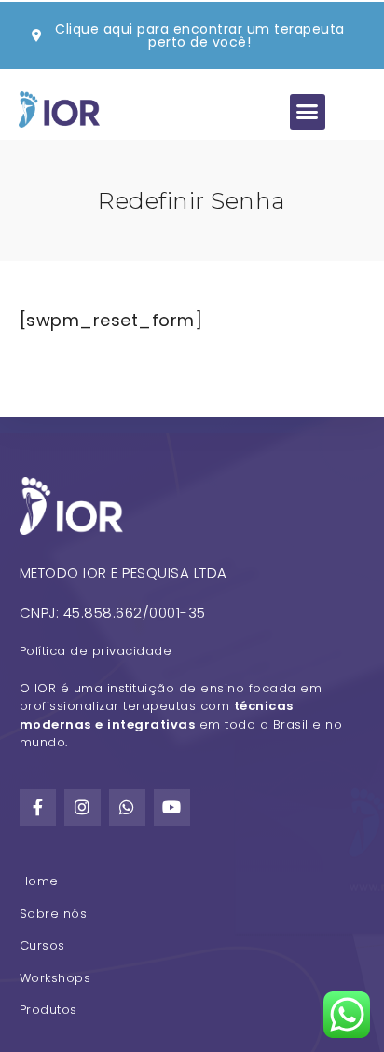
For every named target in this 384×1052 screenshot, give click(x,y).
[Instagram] (83, 808)
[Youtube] (172, 808)
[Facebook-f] (38, 808)
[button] (307, 112)
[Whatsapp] (127, 808)
